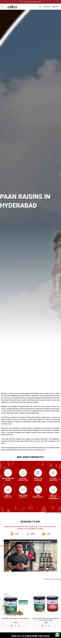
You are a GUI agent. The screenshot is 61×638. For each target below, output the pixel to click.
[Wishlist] (15, 625)
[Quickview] (18, 625)
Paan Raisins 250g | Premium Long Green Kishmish (15, 618)
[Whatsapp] (57, 634)
